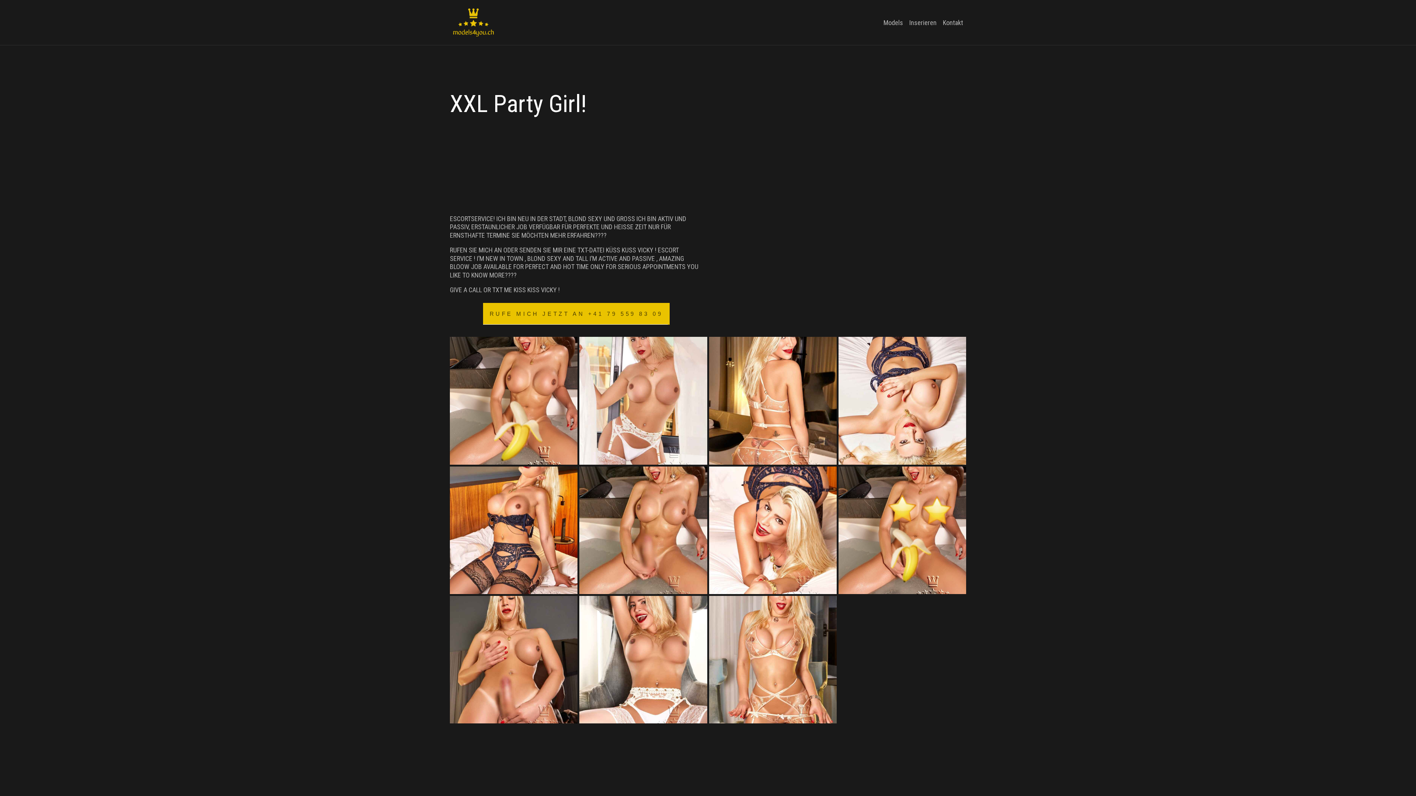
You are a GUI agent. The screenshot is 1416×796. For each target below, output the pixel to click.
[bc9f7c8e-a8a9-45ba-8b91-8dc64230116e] (513, 659)
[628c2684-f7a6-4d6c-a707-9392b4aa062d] (643, 530)
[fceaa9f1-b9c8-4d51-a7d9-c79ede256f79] (902, 400)
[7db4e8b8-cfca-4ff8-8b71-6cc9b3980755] (643, 400)
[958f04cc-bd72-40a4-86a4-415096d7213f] (773, 530)
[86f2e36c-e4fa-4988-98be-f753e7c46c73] (513, 530)
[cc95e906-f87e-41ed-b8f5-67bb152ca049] (643, 659)
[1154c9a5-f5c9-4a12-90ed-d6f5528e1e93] (902, 530)
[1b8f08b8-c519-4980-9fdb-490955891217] (513, 400)
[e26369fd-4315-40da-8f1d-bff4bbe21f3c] (773, 659)
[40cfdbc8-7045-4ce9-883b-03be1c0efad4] (773, 400)
